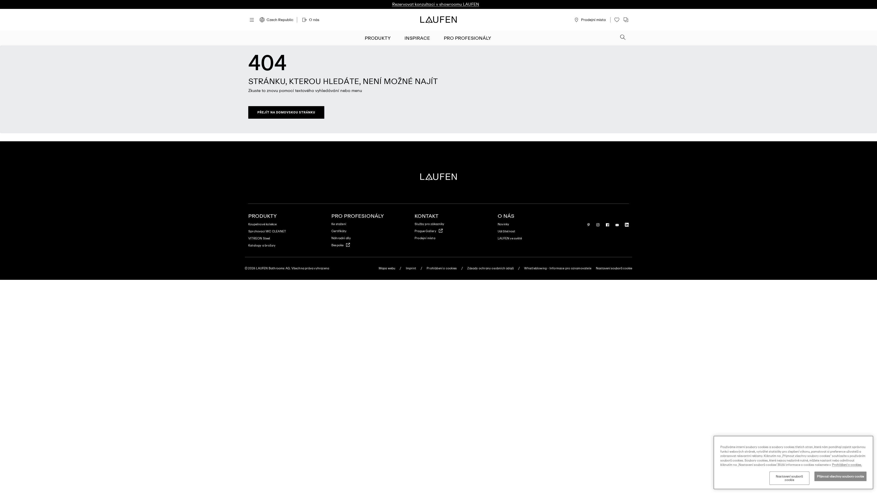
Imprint (411, 268)
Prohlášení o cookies (442, 268)
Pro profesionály (467, 38)
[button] (622, 38)
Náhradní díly (341, 238)
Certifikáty (338, 231)
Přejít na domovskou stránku (286, 112)
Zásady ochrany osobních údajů (490, 268)
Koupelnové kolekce (262, 224)
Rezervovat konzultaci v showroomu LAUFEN (435, 4)
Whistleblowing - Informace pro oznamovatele (557, 268)
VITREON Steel (259, 238)
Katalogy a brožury (262, 245)
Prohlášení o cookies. (847, 465)
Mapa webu (387, 268)
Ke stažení (338, 224)
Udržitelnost (506, 231)
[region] (793, 462)
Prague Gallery (425, 231)
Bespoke (337, 245)
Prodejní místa (425, 238)
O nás (506, 216)
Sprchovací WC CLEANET (267, 231)
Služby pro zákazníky (429, 224)
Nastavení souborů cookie (789, 478)
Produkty (378, 38)
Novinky (503, 224)
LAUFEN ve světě (510, 238)
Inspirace (417, 38)
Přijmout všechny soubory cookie (840, 476)
